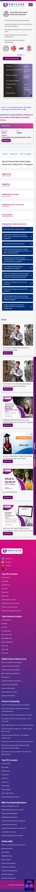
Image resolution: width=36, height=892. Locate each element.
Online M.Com (5, 771)
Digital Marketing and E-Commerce (12, 810)
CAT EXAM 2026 (6, 620)
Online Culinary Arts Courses (10, 603)
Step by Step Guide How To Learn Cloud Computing (17, 725)
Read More (6, 140)
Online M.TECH (5, 764)
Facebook (8, 559)
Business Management (8, 878)
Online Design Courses (8, 600)
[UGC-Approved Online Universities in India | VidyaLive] (18, 551)
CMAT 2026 (4, 649)
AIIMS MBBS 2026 (6, 638)
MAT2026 (4, 624)
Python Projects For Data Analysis (11, 662)
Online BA (4, 588)
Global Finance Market (8, 867)
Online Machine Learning (9, 692)
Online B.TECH (5, 577)
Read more (8, 353)
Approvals (13, 154)
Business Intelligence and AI (10, 806)
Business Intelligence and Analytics (12, 836)
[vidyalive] (13, 4)
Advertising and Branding (9, 817)
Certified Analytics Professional (11, 681)
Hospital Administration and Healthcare (13, 828)
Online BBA (4, 581)
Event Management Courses (10, 797)
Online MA (4, 778)
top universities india (14, 107)
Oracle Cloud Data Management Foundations (15, 705)
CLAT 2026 (4, 646)
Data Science (5, 677)
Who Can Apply (25, 154)
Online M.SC (5, 782)
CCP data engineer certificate (10, 670)
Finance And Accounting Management (13, 821)
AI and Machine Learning (9, 824)
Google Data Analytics (8, 696)
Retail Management (7, 874)
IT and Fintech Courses (8, 832)
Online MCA (5, 775)
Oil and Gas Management (9, 813)
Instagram (8, 562)
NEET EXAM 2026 (6, 635)
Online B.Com (5, 585)
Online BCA (4, 596)
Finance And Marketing (8, 863)
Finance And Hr (6, 860)
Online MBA (4, 767)
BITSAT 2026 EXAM (6, 642)
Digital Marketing (6, 856)
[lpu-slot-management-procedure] (18, 335)
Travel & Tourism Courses (9, 607)
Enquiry (35, 446)
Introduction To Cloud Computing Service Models (16, 715)
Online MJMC (5, 786)
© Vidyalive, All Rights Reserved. (18, 885)
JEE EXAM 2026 (5, 631)
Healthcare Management (9, 871)
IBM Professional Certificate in (10, 673)
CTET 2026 (4, 653)
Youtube (7, 565)
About (5, 154)
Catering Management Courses (11, 611)
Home (3, 107)
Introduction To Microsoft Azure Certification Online (17, 741)
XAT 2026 (4, 627)
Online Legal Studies (7, 793)
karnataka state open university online (16, 108)
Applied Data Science (8, 688)
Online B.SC (5, 592)
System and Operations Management (13, 845)
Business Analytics (7, 848)
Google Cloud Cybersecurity (10, 666)
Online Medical (6, 789)
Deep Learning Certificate (9, 684)
